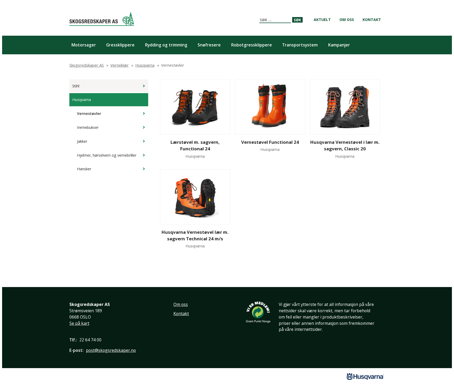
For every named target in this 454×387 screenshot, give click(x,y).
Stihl (75, 85)
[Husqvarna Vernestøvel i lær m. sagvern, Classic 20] (344, 106)
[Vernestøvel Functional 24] (270, 106)
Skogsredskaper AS (101, 19)
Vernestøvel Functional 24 (270, 142)
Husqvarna (81, 99)
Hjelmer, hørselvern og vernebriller (106, 155)
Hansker (84, 168)
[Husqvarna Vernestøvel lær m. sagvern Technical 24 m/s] (195, 196)
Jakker (82, 141)
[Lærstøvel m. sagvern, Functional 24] (195, 107)
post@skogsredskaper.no (111, 350)
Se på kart (79, 323)
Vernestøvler (89, 113)
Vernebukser (88, 127)
